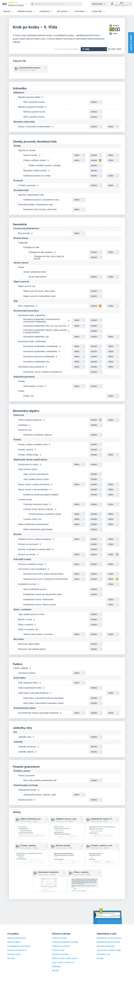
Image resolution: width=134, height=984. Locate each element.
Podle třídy (97, 11)
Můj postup (97, 4)
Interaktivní (45, 11)
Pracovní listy (58, 950)
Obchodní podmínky (106, 946)
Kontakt (100, 958)
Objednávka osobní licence (109, 938)
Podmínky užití (103, 954)
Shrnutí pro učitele (60, 954)
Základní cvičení (24, 11)
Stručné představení (16, 938)
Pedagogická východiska (18, 946)
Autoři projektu (14, 942)
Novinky (11, 958)
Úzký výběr (116, 49)
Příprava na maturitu (61, 946)
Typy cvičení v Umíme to (63, 962)
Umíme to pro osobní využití (64, 958)
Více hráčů (79, 11)
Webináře (56, 966)
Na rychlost (62, 11)
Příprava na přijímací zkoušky (65, 942)
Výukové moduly (59, 938)
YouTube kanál (13, 954)
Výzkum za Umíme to (17, 950)
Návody (55, 970)
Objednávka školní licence (108, 942)
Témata (6, 11)
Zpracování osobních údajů (109, 950)
